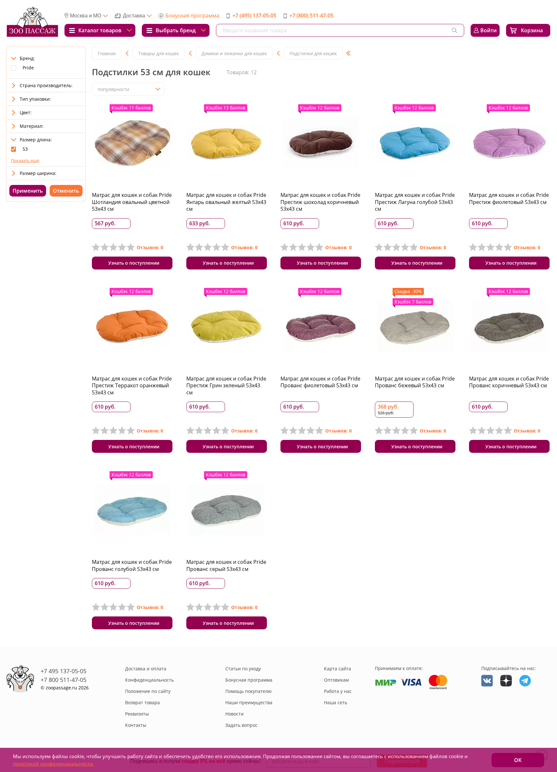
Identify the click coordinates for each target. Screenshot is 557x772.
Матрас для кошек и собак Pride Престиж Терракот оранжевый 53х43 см (132, 385)
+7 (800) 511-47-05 (311, 15)
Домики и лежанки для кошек (234, 53)
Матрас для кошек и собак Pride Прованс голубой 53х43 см (132, 565)
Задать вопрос (241, 725)
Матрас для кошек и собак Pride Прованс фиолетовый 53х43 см (320, 382)
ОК (518, 760)
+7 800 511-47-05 (63, 680)
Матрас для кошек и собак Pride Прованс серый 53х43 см (226, 565)
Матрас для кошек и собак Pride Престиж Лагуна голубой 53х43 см (415, 201)
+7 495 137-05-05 (63, 671)
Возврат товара (142, 702)
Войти (488, 30)
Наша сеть (335, 702)
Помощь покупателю (248, 691)
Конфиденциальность (149, 680)
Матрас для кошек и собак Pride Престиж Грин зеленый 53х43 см (226, 385)
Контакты (135, 725)
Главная (107, 53)
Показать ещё (25, 160)
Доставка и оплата (145, 668)
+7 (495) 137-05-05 (254, 15)
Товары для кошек (158, 53)
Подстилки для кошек (313, 53)
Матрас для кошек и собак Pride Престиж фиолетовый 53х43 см (509, 198)
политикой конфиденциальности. (53, 763)
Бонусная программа (192, 15)
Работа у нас (338, 691)
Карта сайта (337, 668)
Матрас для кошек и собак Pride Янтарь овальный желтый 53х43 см (226, 201)
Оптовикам (336, 680)
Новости (234, 714)
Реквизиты (137, 714)
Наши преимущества (248, 702)
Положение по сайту (148, 691)
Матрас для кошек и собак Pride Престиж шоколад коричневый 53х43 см (320, 201)
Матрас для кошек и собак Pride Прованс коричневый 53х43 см (509, 382)
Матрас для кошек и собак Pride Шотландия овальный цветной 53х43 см (132, 201)
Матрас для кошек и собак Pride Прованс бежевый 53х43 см (415, 382)
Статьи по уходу (243, 668)
